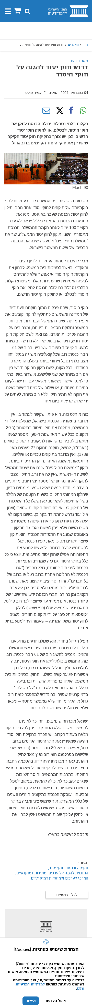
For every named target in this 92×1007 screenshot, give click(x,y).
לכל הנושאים (66, 894)
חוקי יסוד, (56, 868)
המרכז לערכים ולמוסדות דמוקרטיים (59, 878)
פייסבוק (71, 110)
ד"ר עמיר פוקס (36, 93)
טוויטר (58, 110)
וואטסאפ (83, 110)
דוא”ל (46, 110)
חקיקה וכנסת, (76, 868)
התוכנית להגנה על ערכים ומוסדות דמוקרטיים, (51, 873)
